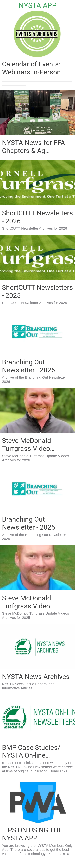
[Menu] (5, 5)
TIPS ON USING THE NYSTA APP (32, 834)
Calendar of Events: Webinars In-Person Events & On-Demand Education (33, 68)
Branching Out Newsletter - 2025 (28, 523)
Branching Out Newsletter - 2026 (28, 366)
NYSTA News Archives (36, 677)
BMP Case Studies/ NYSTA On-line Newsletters (31, 751)
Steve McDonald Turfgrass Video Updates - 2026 (26, 444)
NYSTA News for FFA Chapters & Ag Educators (33, 147)
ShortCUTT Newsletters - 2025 (37, 291)
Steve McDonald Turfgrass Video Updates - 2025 (26, 602)
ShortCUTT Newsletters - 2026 (37, 217)
